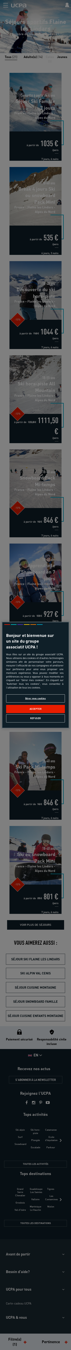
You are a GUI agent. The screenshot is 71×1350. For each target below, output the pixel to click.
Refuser (35, 718)
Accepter (36, 708)
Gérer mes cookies (35, 698)
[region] (35, 675)
